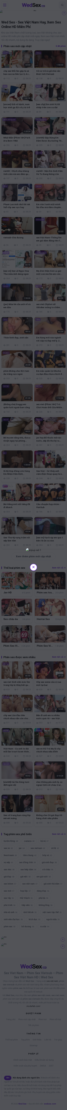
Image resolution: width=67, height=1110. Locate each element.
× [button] (33, 567)
